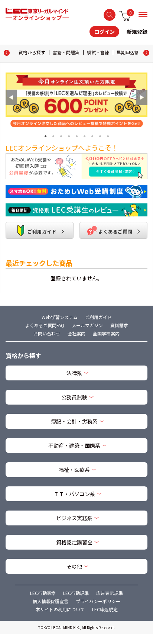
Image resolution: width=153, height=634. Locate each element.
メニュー (143, 14)
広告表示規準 (109, 593)
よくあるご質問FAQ (44, 325)
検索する (109, 15)
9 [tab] (108, 135)
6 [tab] (84, 135)
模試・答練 (98, 52)
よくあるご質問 (115, 231)
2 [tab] (53, 135)
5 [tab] (76, 135)
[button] (146, 53)
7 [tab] (92, 135)
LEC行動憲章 (43, 593)
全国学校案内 (106, 333)
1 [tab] (45, 135)
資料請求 (119, 325)
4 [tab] (69, 135)
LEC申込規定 (105, 609)
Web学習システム (60, 317)
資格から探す (32, 52)
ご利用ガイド (41, 231)
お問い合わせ (46, 333)
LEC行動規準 (76, 593)
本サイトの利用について (60, 609)
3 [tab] (61, 135)
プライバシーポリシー (98, 601)
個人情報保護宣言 (50, 601)
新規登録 (137, 31)
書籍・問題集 (66, 52)
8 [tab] (100, 135)
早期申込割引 (130, 52)
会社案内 (76, 333)
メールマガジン (87, 325)
